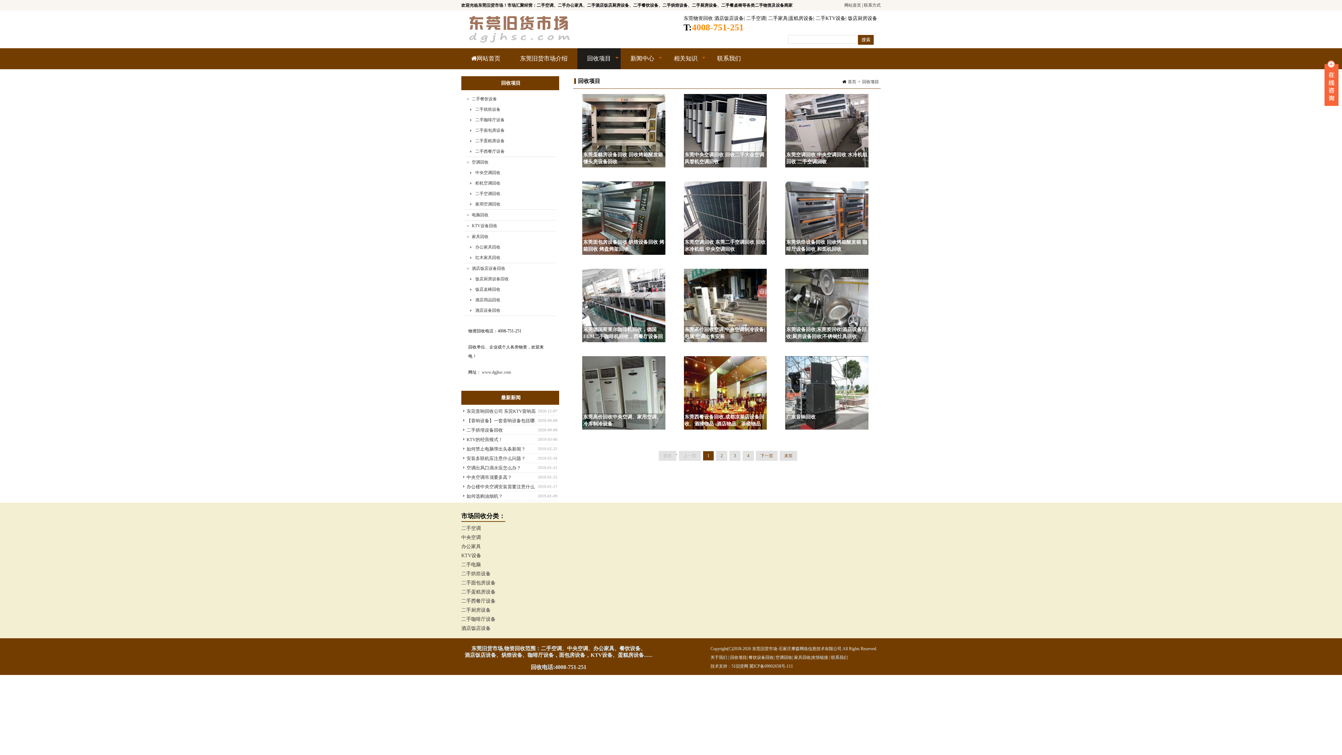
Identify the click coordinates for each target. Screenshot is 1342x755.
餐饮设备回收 (761, 657)
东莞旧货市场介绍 (544, 58)
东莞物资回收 (698, 18)
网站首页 (852, 5)
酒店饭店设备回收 (488, 268)
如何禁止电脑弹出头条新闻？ (496, 449)
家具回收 (480, 236)
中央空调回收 (487, 172)
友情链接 (819, 657)
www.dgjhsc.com (496, 372)
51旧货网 (739, 666)
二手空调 (756, 18)
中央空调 (471, 537)
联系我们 (729, 58)
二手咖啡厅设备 (490, 119)
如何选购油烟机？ (485, 496)
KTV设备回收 (484, 225)
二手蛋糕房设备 (490, 140)
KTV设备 (471, 555)
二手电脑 (471, 564)
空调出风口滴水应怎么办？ (494, 467)
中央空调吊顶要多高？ (489, 477)
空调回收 (480, 162)
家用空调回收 (487, 204)
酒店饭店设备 (729, 18)
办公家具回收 (487, 247)
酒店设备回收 (487, 310)
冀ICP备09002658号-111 (771, 666)
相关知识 (681, 62)
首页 (852, 81)
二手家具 (778, 18)
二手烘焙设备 (487, 109)
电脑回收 (480, 215)
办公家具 (471, 546)
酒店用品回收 (487, 299)
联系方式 (872, 5)
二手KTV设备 (830, 18)
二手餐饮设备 (484, 98)
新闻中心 (637, 62)
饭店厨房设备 (862, 18)
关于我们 (718, 657)
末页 (788, 455)
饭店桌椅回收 (487, 289)
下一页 (766, 455)
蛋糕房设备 (801, 18)
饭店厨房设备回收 (492, 278)
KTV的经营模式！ (485, 439)
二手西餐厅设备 (490, 151)
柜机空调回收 (487, 183)
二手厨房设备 (476, 610)
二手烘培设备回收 (485, 430)
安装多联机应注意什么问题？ (496, 458)
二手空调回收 (487, 193)
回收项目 (594, 62)
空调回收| (784, 657)
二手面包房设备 (490, 130)
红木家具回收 (487, 257)
